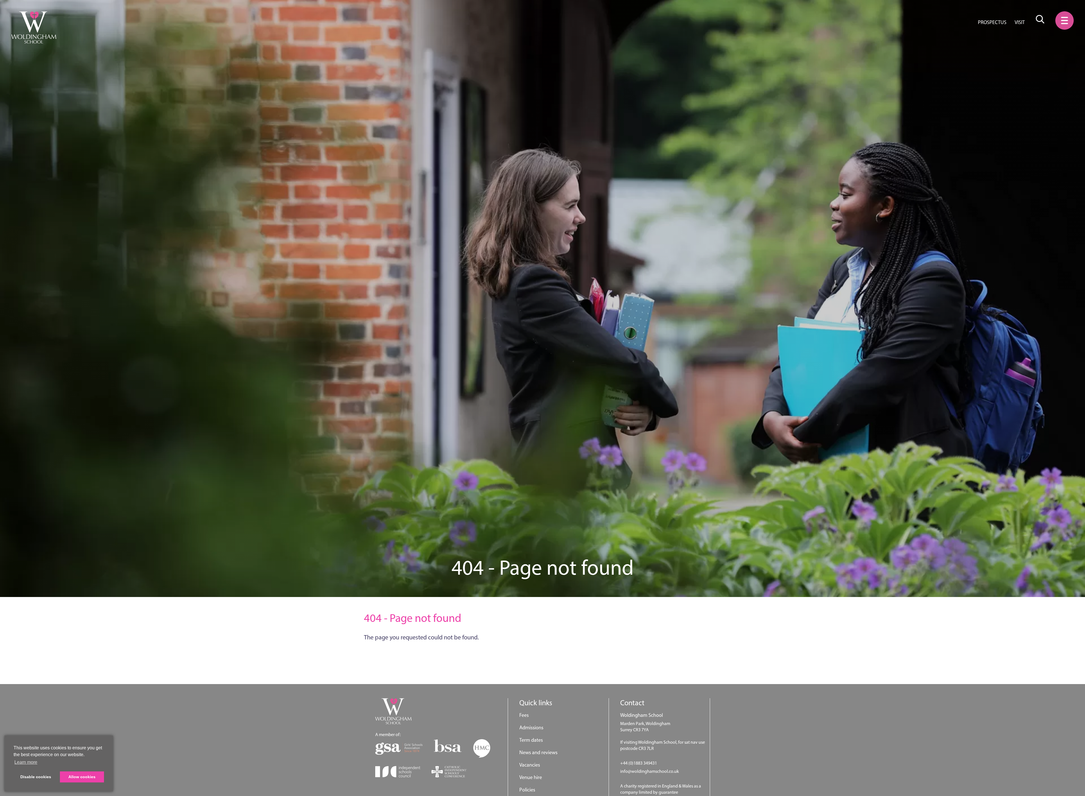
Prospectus (992, 22)
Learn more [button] (25, 762)
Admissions (531, 727)
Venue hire (530, 777)
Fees (524, 715)
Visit (1020, 22)
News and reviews (538, 752)
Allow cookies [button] (82, 777)
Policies (527, 790)
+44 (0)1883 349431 (638, 763)
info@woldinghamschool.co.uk (649, 771)
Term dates (531, 740)
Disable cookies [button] (35, 777)
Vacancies (529, 765)
